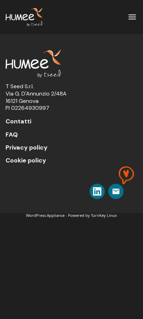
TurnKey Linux (104, 215)
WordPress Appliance (45, 215)
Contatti (18, 121)
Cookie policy (26, 160)
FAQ (12, 134)
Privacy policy (27, 147)
